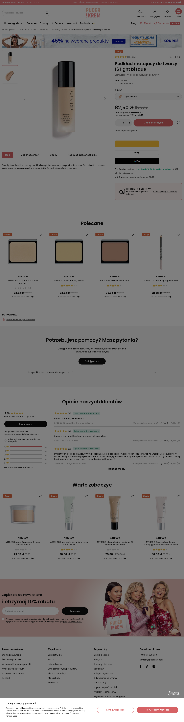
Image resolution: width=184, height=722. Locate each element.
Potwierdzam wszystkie (157, 709)
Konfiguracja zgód (115, 709)
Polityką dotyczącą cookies (71, 708)
